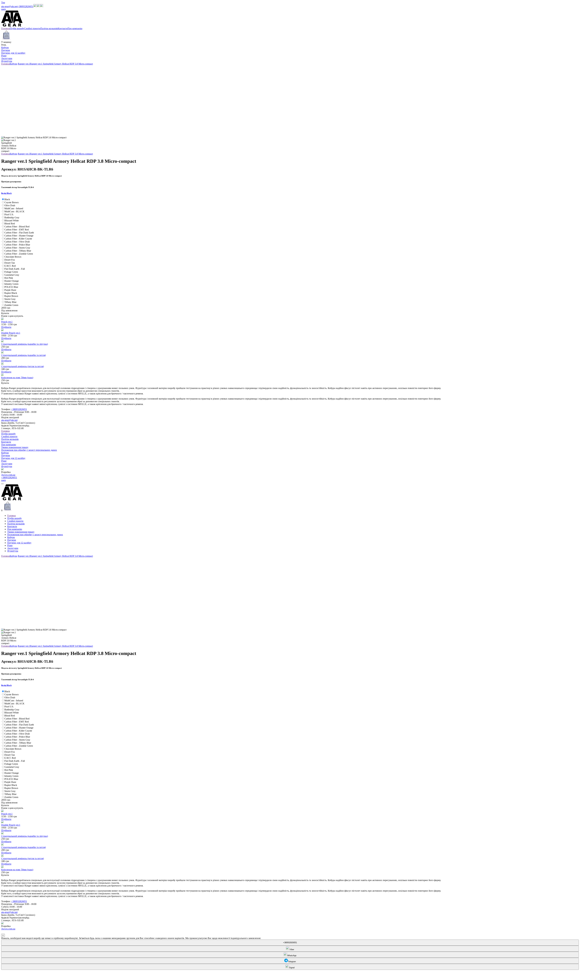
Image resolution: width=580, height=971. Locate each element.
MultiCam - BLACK (14, 211)
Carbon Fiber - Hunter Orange (18, 235)
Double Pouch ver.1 (10, 333)
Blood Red (9, 223)
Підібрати (6, 327)
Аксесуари (6, 58)
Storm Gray (10, 299)
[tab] (290, 193)
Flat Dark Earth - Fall (14, 269)
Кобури (5, 47)
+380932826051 (25, 6)
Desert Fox (9, 259)
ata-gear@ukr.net (9, 6)
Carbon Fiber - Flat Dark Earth (19, 232)
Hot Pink (8, 278)
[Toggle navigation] (2, 483)
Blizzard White (11, 220)
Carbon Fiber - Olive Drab (17, 241)
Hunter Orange (11, 281)
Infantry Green (11, 284)
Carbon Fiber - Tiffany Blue (17, 250)
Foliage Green (11, 272)
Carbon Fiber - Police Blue (17, 244)
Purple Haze (10, 290)
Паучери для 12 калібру (13, 53)
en (4, 9)
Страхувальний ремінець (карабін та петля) (23, 355)
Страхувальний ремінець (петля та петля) (22, 366)
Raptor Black (10, 293)
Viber (292, 949)
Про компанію (8, 444)
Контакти (6, 442)
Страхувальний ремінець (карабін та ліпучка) (24, 344)
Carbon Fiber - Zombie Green (18, 253)
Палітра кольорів (10, 439)
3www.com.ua (8, 474)
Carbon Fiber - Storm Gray (17, 247)
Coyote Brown (11, 202)
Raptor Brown (11, 296)
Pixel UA (8, 214)
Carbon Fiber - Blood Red (16, 226)
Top (3, 2)
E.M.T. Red (10, 266)
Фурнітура (6, 61)
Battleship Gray (11, 217)
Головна (5, 431)
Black (7, 199)
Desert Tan (9, 263)
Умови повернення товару (14, 447)
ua (2, 9)
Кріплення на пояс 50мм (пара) (17, 377)
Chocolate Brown (12, 256)
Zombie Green (11, 305)
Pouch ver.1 (7, 321)
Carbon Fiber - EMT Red (16, 229)
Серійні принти (9, 436)
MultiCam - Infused (13, 208)
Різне (3, 55)
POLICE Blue (11, 287)
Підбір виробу (8, 433)
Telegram (292, 961)
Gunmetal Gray (11, 275)
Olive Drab (9, 205)
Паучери (5, 50)
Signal (292, 967)
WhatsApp (291, 955)
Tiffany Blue (10, 302)
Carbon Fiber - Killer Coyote (18, 238)
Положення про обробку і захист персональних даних (29, 450)
